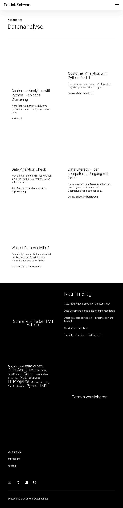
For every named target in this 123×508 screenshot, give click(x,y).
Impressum (14, 458)
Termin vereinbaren (89, 397)
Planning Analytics (16, 386)
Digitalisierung (30, 377)
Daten (28, 373)
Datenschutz (14, 451)
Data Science (15, 374)
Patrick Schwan (17, 5)
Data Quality (41, 370)
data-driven (34, 366)
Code (21, 366)
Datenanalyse (41, 374)
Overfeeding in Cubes (75, 328)
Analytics (12, 366)
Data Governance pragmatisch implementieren (89, 310)
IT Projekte (18, 381)
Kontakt (12, 465)
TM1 (43, 385)
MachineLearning (40, 382)
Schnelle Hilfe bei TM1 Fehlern (33, 323)
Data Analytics (21, 369)
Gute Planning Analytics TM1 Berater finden (87, 303)
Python (32, 385)
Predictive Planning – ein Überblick (83, 335)
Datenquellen (13, 378)
